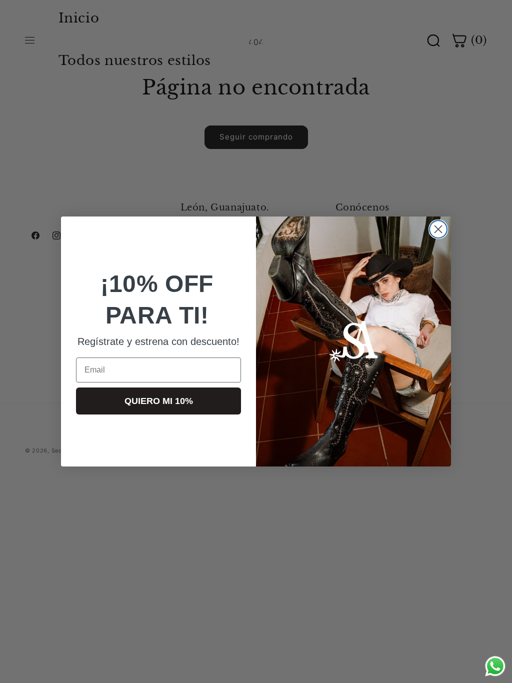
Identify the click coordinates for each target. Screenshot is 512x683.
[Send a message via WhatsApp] (495, 666)
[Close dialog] (438, 229)
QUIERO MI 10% (158, 401)
